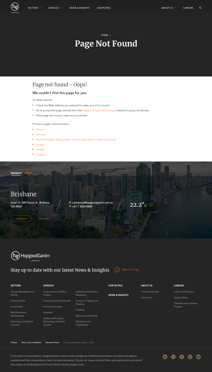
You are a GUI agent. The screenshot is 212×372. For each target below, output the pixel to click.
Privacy (14, 343)
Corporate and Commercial (56, 300)
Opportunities (181, 297)
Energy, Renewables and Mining (22, 293)
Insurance (47, 312)
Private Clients (18, 300)
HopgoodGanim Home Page (98, 110)
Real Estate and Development (18, 314)
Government (17, 306)
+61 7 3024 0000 (82, 206)
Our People (115, 285)
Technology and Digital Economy (22, 323)
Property (80, 309)
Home (104, 35)
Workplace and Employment (83, 323)
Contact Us (146, 297)
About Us (146, 285)
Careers (40, 149)
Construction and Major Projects (55, 293)
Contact (40, 154)
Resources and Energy (86, 315)
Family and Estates (52, 306)
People (40, 144)
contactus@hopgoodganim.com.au (92, 202)
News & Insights (118, 295)
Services (40, 134)
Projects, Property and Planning (87, 302)
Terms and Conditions (31, 343)
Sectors (40, 129)
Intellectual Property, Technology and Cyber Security (54, 321)
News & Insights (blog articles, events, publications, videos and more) (76, 139)
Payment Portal (52, 343)
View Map (44, 218)
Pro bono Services (150, 291)
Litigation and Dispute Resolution (87, 293)
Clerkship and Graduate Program (185, 305)
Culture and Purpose (184, 291)
